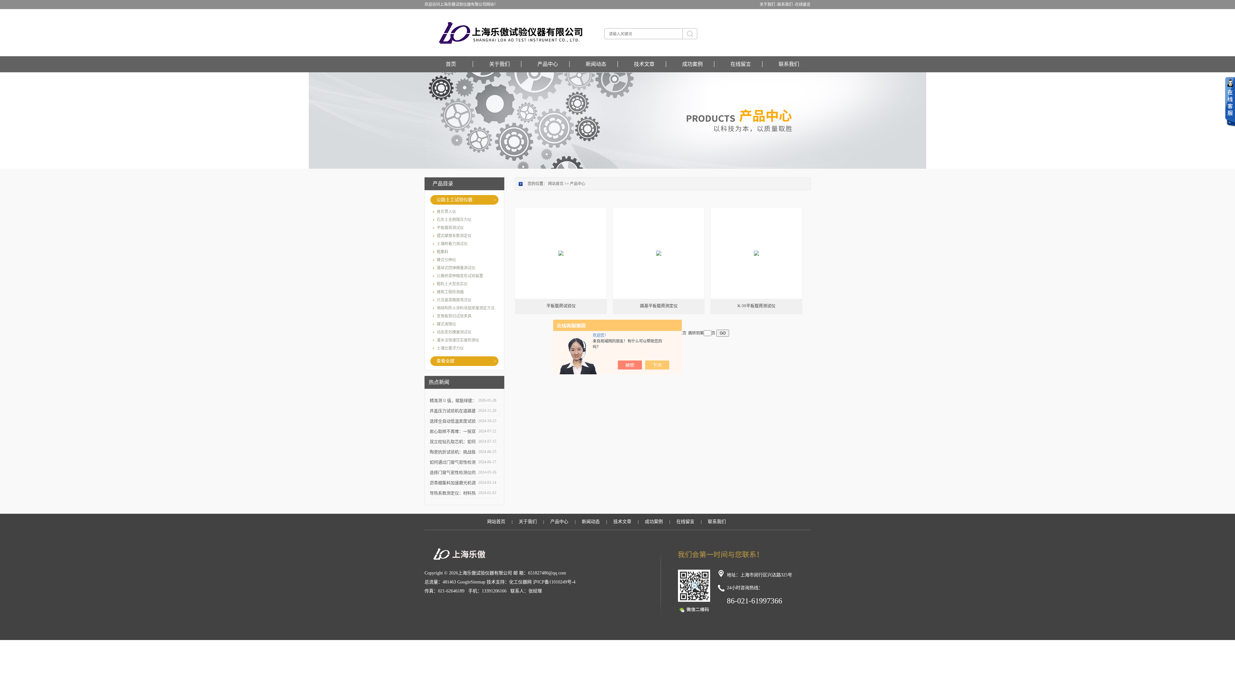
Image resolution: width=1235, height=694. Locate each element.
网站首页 (555, 184)
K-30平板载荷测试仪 (756, 305)
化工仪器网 (520, 582)
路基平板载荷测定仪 (659, 305)
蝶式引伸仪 (446, 260)
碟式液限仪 (446, 324)
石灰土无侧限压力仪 (454, 220)
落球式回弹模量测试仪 (456, 268)
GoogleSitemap (471, 582)
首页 (451, 64)
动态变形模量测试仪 (454, 332)
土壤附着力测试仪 (452, 244)
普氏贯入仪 (446, 211)
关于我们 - (768, 4)
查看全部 (445, 361)
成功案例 (692, 64)
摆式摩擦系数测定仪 (454, 236)
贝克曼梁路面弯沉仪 (454, 300)
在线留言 (802, 4)
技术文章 (644, 64)
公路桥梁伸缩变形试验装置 (460, 276)
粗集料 (442, 252)
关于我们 (499, 64)
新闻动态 (596, 64)
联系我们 (789, 64)
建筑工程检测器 (450, 292)
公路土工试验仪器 (454, 199)
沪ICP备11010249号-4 (554, 582)
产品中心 (547, 64)
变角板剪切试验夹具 (454, 316)
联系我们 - (786, 4)
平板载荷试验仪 (561, 305)
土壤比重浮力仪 (450, 348)
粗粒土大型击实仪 (452, 284)
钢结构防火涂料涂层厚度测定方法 (466, 308)
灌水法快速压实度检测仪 (458, 340)
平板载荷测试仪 (450, 228)
